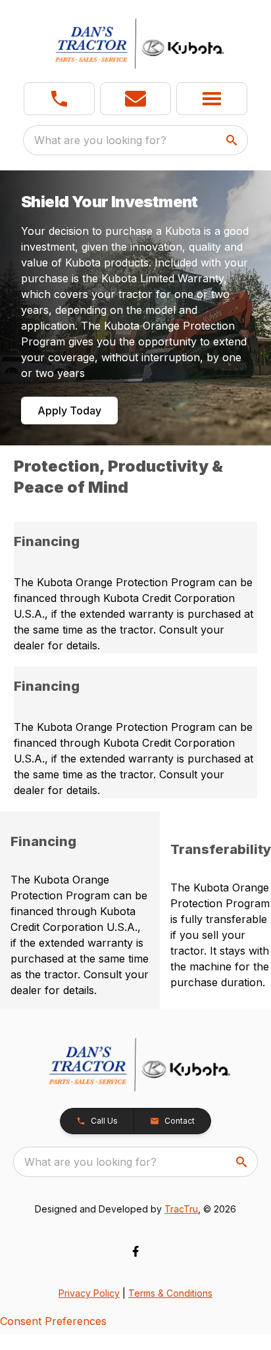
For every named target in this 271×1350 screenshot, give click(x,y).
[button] (59, 98)
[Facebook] (135, 1251)
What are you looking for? (100, 140)
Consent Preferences (53, 1321)
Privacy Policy (89, 1293)
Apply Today (69, 410)
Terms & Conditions (170, 1293)
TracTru (181, 1208)
